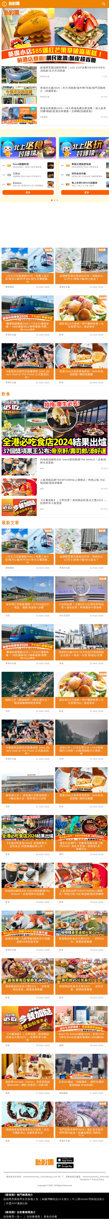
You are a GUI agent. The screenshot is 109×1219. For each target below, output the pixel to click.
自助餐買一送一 (12, 1216)
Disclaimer (84, 1179)
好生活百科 (64, 615)
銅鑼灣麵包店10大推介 (55, 1199)
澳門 (61, 854)
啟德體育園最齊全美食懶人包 (20, 1199)
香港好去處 (44, 76)
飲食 (61, 335)
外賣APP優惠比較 (17, 1203)
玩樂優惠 (44, 117)
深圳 (8, 615)
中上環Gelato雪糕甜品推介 (88, 1199)
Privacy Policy (98, 1179)
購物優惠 (10, 287)
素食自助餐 (50, 1216)
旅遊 (61, 663)
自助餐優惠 (33, 1216)
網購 (61, 1045)
